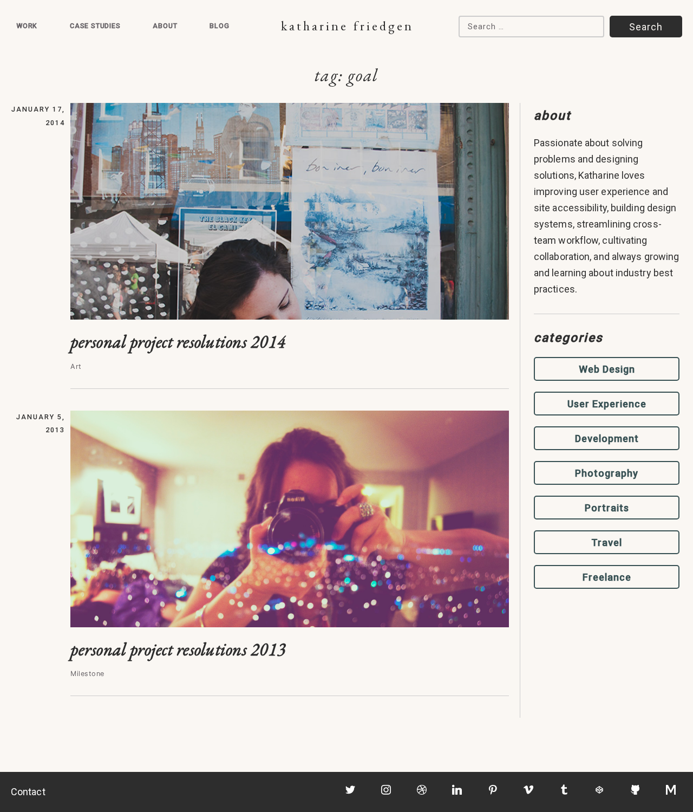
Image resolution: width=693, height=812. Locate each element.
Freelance (607, 577)
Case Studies (95, 26)
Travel (606, 542)
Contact (28, 791)
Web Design (607, 369)
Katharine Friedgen (347, 25)
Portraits (607, 508)
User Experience (606, 404)
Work (26, 26)
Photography (606, 473)
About (165, 26)
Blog (219, 26)
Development (607, 438)
